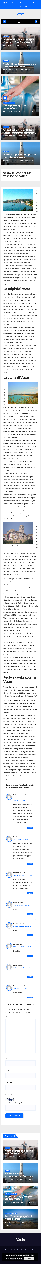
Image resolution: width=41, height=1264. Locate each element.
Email (8, 1070)
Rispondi (30, 827)
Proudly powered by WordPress (11, 1250)
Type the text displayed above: (16, 1103)
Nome (8, 1058)
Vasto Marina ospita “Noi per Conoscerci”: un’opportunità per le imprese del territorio (18, 42)
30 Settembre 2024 (14, 1222)
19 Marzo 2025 (10, 45)
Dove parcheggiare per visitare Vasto (18, 1197)
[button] (33, 21)
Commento (9, 1017)
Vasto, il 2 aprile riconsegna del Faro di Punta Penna (19, 65)
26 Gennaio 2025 (11, 69)
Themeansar (35, 1250)
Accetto (29, 1258)
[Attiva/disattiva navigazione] (19, 21)
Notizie (6, 36)
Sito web (8, 1082)
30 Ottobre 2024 (13, 1202)
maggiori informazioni (16, 1258)
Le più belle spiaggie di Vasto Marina (18, 1217)
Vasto (20, 14)
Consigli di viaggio (11, 1193)
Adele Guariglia (25, 45)
